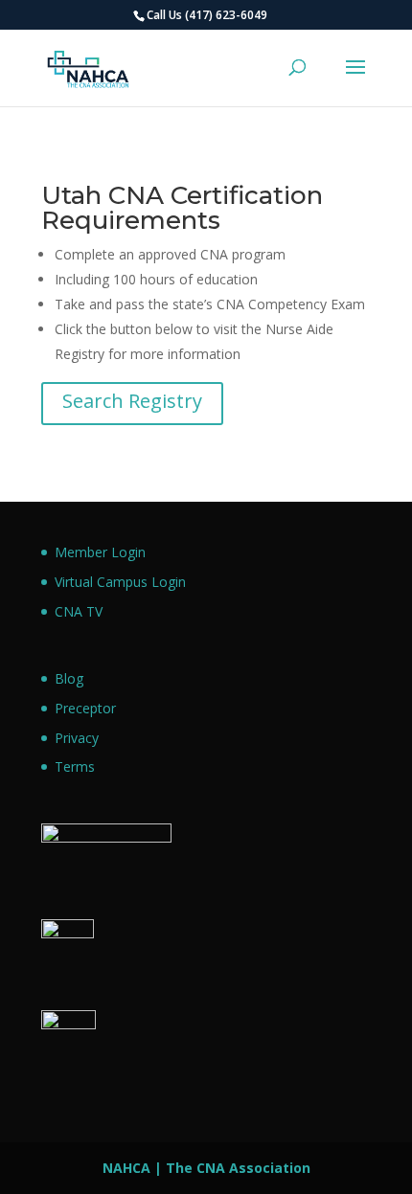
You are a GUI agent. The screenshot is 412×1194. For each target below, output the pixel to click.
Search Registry (132, 401)
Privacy (77, 738)
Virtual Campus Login (120, 582)
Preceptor (85, 708)
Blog (69, 678)
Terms (75, 766)
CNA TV (79, 611)
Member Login (100, 552)
